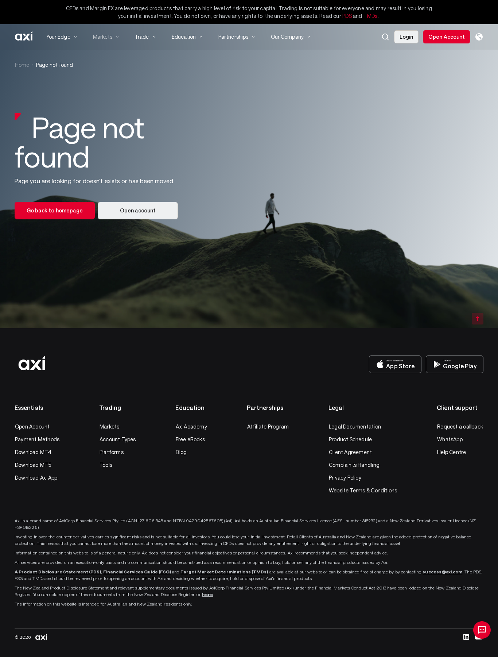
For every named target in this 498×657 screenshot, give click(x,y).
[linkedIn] (466, 637)
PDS (347, 16)
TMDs (370, 16)
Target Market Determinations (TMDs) (224, 571)
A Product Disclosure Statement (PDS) (58, 571)
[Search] (385, 36)
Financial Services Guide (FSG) (137, 571)
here (207, 594)
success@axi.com (442, 571)
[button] (385, 37)
